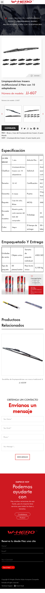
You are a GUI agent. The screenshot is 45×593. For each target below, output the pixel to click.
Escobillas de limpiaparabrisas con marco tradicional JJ (22, 379)
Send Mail (7, 567)
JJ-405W (22, 382)
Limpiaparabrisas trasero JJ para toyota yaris (23, 138)
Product (22, 517)
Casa (10, 18)
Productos (19, 18)
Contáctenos (22, 514)
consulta (10, 128)
